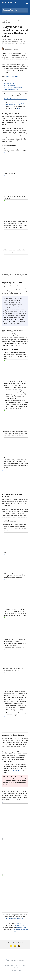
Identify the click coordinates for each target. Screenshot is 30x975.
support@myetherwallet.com (14, 918)
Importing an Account (10, 85)
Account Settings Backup (11, 89)
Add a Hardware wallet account (13, 87)
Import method (14, 770)
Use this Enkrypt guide (19, 103)
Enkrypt (13, 19)
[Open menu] (27, 3)
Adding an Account (9, 83)
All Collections (5, 19)
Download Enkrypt (21, 927)
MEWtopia (17, 965)
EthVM (23, 965)
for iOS (13, 108)
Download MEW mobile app (12, 105)
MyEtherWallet (9, 965)
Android (19, 108)
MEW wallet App (15, 967)
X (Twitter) (19, 923)
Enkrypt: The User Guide (11, 76)
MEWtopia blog (19, 925)
